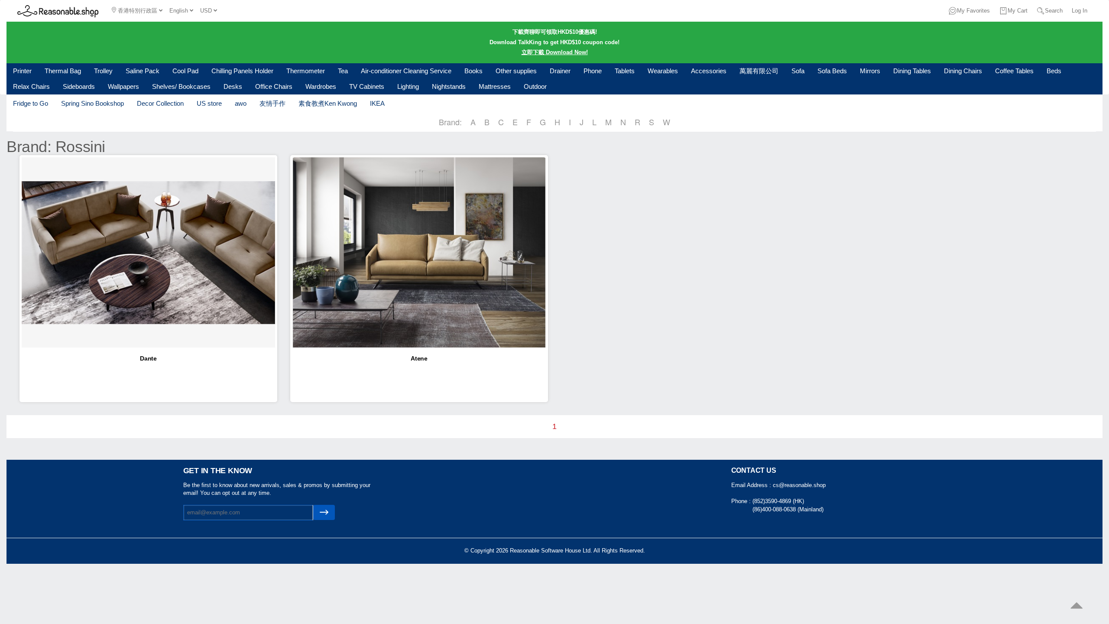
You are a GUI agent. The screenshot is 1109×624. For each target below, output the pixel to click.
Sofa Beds (832, 71)
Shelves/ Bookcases (181, 86)
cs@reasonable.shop (799, 485)
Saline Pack (142, 71)
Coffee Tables (1014, 71)
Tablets (625, 71)
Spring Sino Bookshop (92, 103)
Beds (1054, 71)
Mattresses (495, 86)
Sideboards (79, 86)
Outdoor (535, 86)
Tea (343, 71)
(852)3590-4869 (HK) (778, 501)
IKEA (377, 103)
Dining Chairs (963, 71)
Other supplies (516, 71)
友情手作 (272, 103)
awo (240, 103)
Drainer (560, 71)
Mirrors (870, 71)
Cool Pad (185, 71)
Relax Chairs (31, 86)
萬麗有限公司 (758, 71)
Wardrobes (320, 86)
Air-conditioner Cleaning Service (406, 71)
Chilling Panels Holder (242, 71)
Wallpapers (123, 86)
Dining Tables (912, 71)
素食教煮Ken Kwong (327, 103)
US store (209, 103)
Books (473, 71)
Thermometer (305, 71)
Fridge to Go (30, 103)
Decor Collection (160, 103)
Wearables (663, 71)
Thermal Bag (63, 71)
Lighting (408, 86)
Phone (593, 71)
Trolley (103, 71)
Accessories (708, 71)
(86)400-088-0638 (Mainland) (788, 509)
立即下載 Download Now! (555, 52)
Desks (233, 86)
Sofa (797, 71)
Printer (22, 71)
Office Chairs (273, 86)
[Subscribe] (324, 512)
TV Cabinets (366, 86)
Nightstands (449, 86)
